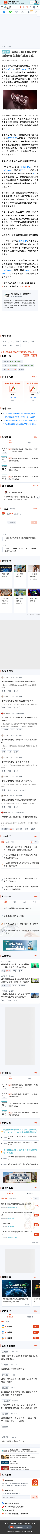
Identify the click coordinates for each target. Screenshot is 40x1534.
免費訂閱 (35, 1497)
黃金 (34, 173)
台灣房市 (11, 991)
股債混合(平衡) (12, 1237)
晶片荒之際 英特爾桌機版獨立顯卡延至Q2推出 (19, 413)
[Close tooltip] (34, 16)
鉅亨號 (20, 1523)
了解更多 (34, 377)
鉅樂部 (26, 1523)
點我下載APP (25, 286)
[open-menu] (2, 7)
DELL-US (6, 273)
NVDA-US (9, 69)
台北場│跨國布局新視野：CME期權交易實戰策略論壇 (23, 459)
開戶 (36, 1205)
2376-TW (6, 170)
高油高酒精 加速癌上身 (5, 600)
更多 (20, 369)
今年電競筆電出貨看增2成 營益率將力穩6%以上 (19, 424)
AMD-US (25, 69)
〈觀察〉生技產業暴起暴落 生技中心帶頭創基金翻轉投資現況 (20, 549)
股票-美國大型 (12, 1207)
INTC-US (23, 241)
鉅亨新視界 (7, 46)
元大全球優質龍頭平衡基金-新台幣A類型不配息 (16, 1233)
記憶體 (9, 1326)
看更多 (36, 437)
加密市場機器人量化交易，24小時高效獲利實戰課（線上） (23, 468)
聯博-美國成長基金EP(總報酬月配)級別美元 (16, 1204)
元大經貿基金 (6, 1223)
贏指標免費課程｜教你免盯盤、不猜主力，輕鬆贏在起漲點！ (23, 450)
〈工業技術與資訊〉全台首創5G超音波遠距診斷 (20, 539)
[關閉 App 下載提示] (2, 2)
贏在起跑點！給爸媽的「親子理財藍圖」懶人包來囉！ (19, 352)
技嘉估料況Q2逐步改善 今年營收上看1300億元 (19, 417)
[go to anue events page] (31, 7)
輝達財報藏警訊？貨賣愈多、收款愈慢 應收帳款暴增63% (33, 600)
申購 (36, 1215)
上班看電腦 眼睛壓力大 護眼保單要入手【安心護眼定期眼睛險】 (33, 575)
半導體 (9, 1338)
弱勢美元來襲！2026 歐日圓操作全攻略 (19, 282)
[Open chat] (36, 11)
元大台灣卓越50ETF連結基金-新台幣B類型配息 (16, 1213)
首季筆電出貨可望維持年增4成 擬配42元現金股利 (20, 420)
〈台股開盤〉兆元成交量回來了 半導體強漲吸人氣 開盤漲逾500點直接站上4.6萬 (19, 575)
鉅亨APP (13, 1523)
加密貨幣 (12, 138)
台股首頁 (26, 356)
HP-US (28, 270)
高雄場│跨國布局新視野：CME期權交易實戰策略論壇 (23, 478)
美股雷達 (8, 961)
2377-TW (24, 170)
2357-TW (25, 166)
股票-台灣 (11, 1218)
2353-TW (6, 270)
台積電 (9, 1332)
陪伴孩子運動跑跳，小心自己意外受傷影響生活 (19, 600)
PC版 (6, 1523)
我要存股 (34, 356)
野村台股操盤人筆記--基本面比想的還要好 (5, 575)
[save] (29, 11)
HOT (10, 449)
